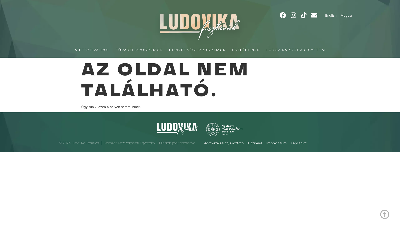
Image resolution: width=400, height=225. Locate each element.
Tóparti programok (139, 50)
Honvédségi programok (197, 50)
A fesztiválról (92, 50)
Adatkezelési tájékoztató (224, 143)
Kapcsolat (299, 143)
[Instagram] (293, 15)
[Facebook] (283, 15)
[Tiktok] (304, 15)
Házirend (255, 143)
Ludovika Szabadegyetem (295, 50)
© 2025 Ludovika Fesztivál (79, 143)
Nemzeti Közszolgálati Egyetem (129, 143)
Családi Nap (246, 50)
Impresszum (276, 143)
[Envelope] (314, 15)
